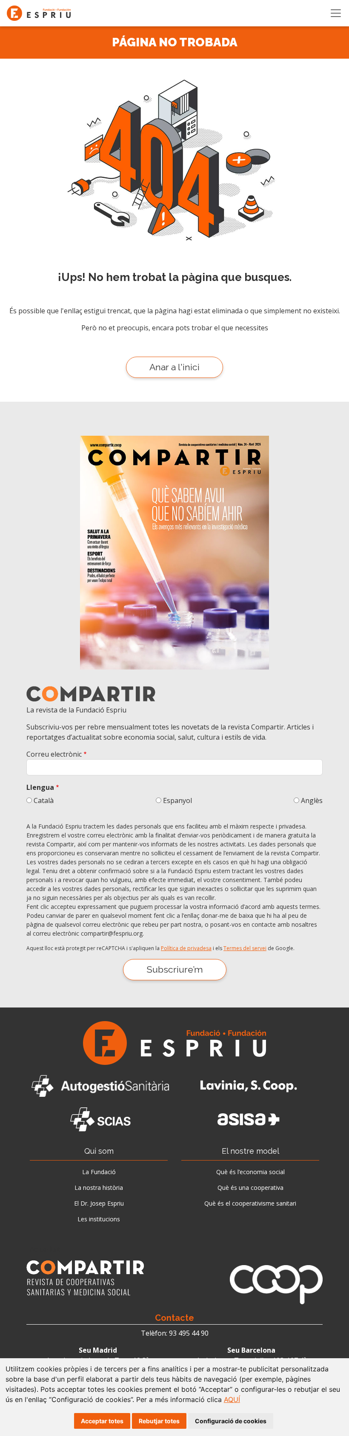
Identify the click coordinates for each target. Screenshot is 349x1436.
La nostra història (98, 1187)
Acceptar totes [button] (102, 1421)
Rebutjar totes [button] (159, 1421)
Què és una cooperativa (250, 1187)
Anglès (312, 800)
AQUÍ (232, 1399)
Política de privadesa (186, 948)
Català (44, 800)
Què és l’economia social (250, 1172)
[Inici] (42, 13)
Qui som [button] (99, 1151)
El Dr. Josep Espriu (99, 1203)
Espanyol (177, 800)
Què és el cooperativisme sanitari (250, 1203)
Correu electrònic (54, 754)
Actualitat (45, 1249)
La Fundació (99, 1172)
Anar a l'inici (174, 367)
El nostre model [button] (250, 1151)
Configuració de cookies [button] (230, 1421)
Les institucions (98, 1219)
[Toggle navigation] (335, 13)
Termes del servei (244, 948)
